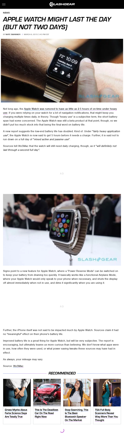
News (6, 13)
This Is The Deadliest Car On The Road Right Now (46, 413)
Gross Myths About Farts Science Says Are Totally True (16, 413)
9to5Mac (18, 366)
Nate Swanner (13, 34)
